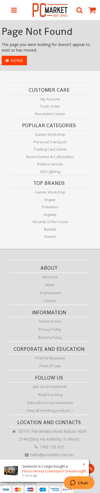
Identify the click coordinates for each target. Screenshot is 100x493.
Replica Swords (50, 163)
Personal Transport (50, 141)
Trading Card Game (50, 149)
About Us (50, 276)
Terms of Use (50, 321)
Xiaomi (50, 236)
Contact (50, 300)
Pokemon (50, 206)
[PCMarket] (50, 10)
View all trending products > (50, 410)
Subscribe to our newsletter (50, 402)
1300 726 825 (51, 447)
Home (16, 60)
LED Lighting (50, 171)
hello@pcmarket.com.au (51, 454)
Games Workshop (50, 134)
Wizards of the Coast (50, 221)
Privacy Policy (50, 329)
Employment (50, 292)
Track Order (50, 106)
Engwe (50, 199)
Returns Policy (50, 337)
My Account (50, 99)
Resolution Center (50, 113)
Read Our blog (50, 394)
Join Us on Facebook (50, 386)
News (50, 284)
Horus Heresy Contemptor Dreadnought (54, 471)
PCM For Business (50, 358)
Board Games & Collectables (50, 156)
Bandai (50, 229)
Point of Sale (50, 365)
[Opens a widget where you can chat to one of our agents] (79, 483)
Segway (50, 214)
